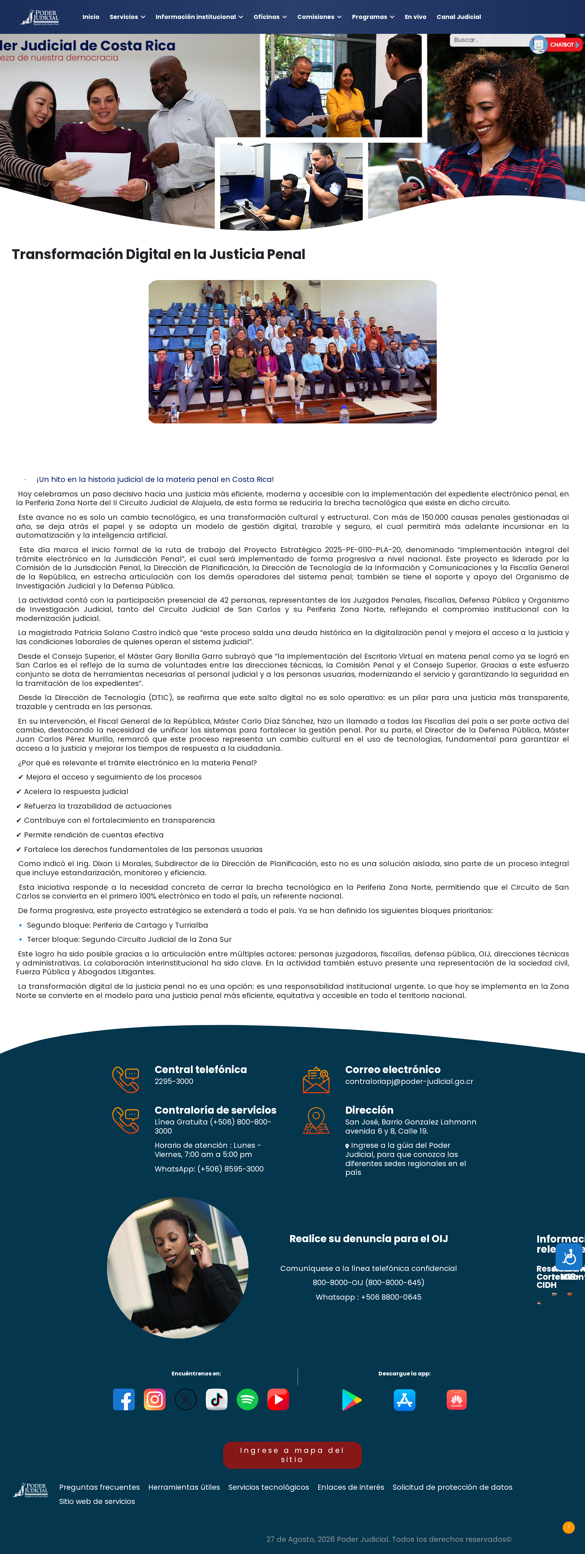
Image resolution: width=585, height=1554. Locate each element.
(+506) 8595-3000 (230, 1169)
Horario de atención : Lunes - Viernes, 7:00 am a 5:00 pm (208, 1150)
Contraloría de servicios (216, 1110)
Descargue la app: (404, 1373)
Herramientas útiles (184, 1487)
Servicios (124, 17)
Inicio (91, 17)
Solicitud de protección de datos (453, 1487)
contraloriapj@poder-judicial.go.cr (409, 1081)
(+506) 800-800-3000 (213, 1126)
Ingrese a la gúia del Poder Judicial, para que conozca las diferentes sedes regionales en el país (405, 1158)
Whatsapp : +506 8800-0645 (368, 1297)
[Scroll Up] (569, 1528)
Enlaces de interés (351, 1487)
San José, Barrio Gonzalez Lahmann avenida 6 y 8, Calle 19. (411, 1127)
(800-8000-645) (395, 1283)
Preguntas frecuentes (99, 1487)
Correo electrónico (393, 1069)
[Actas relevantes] (554, 1294)
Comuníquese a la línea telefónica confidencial (368, 1268)
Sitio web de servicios (97, 1501)
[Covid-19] (569, 1294)
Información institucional (196, 17)
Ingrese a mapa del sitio (292, 1454)
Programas (369, 17)
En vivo (416, 17)
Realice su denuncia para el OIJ (368, 1239)
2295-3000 (174, 1081)
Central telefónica (201, 1069)
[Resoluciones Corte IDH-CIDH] (539, 1302)
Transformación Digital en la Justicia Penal (158, 254)
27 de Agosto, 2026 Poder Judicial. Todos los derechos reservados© (389, 1539)
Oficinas (267, 17)
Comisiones (315, 17)
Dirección (369, 1110)
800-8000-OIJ (338, 1283)
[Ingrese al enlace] (556, 44)
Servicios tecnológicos (269, 1487)
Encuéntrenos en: (196, 1373)
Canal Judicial (459, 17)
